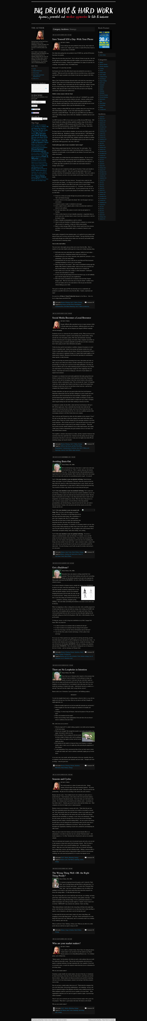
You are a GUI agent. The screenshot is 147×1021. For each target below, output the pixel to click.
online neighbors (39, 172)
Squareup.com (42, 178)
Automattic (112, 1019)
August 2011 (102, 204)
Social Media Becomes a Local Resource (71, 317)
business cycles (63, 859)
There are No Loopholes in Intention (69, 669)
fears (78, 448)
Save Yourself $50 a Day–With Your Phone (72, 39)
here (46, 88)
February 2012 (103, 192)
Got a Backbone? (60, 567)
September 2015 (103, 131)
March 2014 (102, 145)
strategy (57, 861)
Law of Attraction (39, 162)
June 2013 (102, 159)
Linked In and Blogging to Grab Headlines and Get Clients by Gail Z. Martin (39, 167)
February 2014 (103, 147)
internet (41, 160)
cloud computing (35, 146)
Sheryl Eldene (75, 552)
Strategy (80, 302)
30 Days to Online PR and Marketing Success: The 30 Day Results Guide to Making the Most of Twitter (39, 130)
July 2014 (102, 143)
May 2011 (102, 210)
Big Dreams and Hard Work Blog (74, 446)
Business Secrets (35, 144)
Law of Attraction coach (66, 658)
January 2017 (102, 122)
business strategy (85, 656)
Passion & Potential (104, 95)
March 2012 (102, 190)
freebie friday (37, 154)
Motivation (57, 767)
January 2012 (102, 194)
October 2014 (102, 137)
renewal (63, 450)
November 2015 (103, 127)
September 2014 (103, 139)
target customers (76, 450)
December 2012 (103, 172)
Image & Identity (70, 930)
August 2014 (102, 141)
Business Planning (65, 302)
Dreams (72, 652)
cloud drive (42, 146)
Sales (101, 101)
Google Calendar (42, 159)
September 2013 (103, 157)
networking (81, 1010)
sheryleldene (58, 457)
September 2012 (103, 178)
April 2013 (102, 163)
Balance (63, 552)
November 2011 (103, 198)
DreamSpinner (43, 147)
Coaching (102, 68)
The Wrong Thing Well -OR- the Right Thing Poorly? (70, 874)
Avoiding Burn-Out (61, 461)
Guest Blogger (103, 78)
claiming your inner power (71, 554)
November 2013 (103, 153)
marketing (76, 859)
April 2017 (102, 116)
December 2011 (103, 196)
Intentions (77, 652)
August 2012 (102, 180)
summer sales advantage (37, 180)
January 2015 (102, 135)
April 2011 (102, 212)
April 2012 (102, 188)
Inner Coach (68, 552)
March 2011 (102, 214)
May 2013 (102, 161)
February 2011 (103, 216)
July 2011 (102, 206)
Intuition (101, 89)
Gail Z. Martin (73, 302)
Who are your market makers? (66, 943)
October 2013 (102, 155)
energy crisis (38, 153)
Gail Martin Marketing (69, 306)
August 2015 (102, 133)
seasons (81, 859)
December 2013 (103, 151)
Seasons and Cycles (61, 778)
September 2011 (103, 202)
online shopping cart (35, 173)
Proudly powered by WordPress (94, 1019)
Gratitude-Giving (103, 76)
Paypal (40, 173)
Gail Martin (57, 35)
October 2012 (102, 176)
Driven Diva (33, 153)
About (34, 68)
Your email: (33, 100)
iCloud (32, 160)
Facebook (73, 448)
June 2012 (102, 184)
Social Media (69, 450)
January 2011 (102, 219)
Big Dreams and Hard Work (67, 304)
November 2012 (103, 174)
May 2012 (102, 186)
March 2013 (102, 165)
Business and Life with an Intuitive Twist (70, 656)
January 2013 (102, 169)
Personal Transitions (104, 97)
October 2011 (102, 200)
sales (56, 1012)
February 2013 (103, 167)
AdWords (62, 446)
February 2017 (103, 120)
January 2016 (102, 125)
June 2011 (102, 208)
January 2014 (102, 149)
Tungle (44, 180)
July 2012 (102, 182)
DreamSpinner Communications (63, 448)
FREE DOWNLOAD (37, 70)
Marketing (71, 857)
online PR (45, 172)
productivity (86, 306)
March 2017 (102, 118)
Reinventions (102, 99)
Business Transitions (104, 66)
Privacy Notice (36, 72)
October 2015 (102, 129)
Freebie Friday (103, 72)
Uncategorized (67, 654)
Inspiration (102, 84)
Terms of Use (36, 78)
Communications (35, 147)
